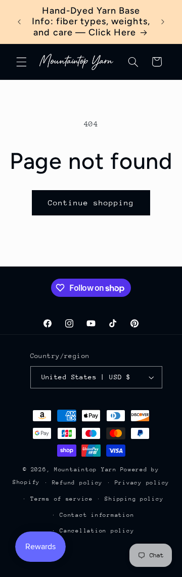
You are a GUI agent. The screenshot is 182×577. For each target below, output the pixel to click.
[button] (21, 61)
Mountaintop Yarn (85, 469)
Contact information (97, 515)
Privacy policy (142, 482)
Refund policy (77, 482)
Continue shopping (91, 202)
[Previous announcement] (19, 22)
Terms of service (61, 499)
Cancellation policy (97, 530)
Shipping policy (134, 499)
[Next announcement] (163, 22)
